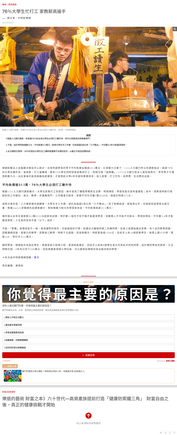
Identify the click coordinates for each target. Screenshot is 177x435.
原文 (37, 257)
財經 (4, 392)
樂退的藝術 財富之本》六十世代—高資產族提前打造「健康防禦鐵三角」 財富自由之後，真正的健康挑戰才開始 (85, 401)
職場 (4, 4)
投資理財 (11, 392)
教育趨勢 (12, 4)
